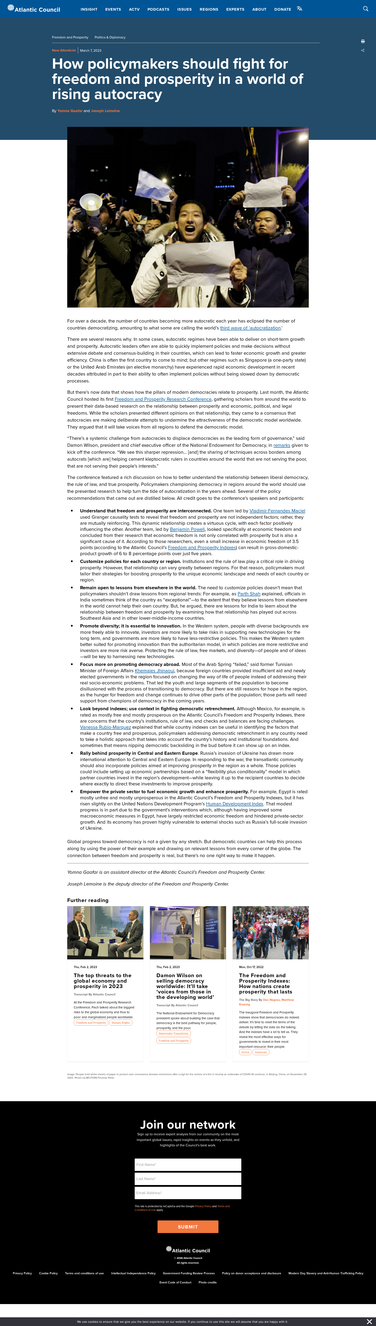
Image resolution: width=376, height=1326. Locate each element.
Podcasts (159, 9)
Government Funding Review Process (189, 1273)
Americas (261, 1052)
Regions (209, 9)
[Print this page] (363, 41)
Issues (184, 9)
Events (113, 9)
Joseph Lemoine (105, 111)
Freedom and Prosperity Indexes (202, 547)
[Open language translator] (300, 8)
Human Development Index (234, 803)
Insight (89, 9)
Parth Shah (249, 593)
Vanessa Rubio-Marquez (105, 726)
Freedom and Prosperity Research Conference (163, 399)
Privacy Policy (203, 1206)
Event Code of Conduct (175, 1282)
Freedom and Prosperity (70, 37)
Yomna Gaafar (69, 111)
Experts (235, 9)
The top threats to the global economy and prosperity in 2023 (103, 980)
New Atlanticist (64, 50)
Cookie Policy (48, 1273)
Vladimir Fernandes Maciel (277, 510)
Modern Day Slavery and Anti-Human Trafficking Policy (326, 1273)
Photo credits (208, 1282)
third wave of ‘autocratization (250, 327)
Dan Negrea (271, 1000)
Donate (282, 9)
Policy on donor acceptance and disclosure (251, 1273)
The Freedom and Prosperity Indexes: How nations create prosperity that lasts (265, 983)
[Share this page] (363, 50)
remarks (282, 445)
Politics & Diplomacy (110, 37)
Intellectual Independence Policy (133, 1273)
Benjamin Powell (187, 529)
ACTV (134, 9)
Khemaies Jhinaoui (154, 670)
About (259, 9)
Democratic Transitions (173, 1033)
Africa (245, 1052)
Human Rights (121, 1022)
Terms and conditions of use (84, 1273)
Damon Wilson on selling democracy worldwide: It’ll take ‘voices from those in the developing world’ (185, 986)
